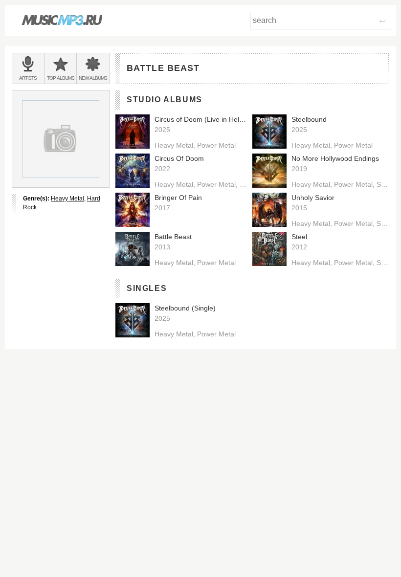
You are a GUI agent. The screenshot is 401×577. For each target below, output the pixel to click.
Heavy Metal (67, 198)
